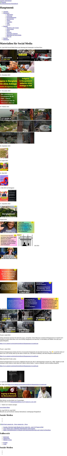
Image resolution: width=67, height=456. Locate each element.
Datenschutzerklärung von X (23, 401)
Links (8, 23)
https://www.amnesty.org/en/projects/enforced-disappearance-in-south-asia (19, 343)
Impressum (6, 39)
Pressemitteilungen (11, 17)
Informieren (6, 13)
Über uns (9, 36)
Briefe (8, 30)
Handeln (5, 26)
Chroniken (9, 22)
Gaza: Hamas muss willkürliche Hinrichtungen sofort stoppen (19, 428)
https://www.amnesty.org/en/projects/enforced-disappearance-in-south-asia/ (27, 384)
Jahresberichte (10, 19)
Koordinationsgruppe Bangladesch (9, 3)
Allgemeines (10, 14)
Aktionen (9, 32)
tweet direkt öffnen (5, 407)
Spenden (5, 38)
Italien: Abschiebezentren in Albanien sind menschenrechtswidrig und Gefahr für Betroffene (27, 430)
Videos (8, 20)
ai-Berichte (9, 16)
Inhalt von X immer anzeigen (9, 404)
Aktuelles (5, 11)
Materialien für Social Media (14, 35)
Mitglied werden (7, 440)
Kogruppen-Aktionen (12, 33)
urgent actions (10, 29)
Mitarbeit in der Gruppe (13, 27)
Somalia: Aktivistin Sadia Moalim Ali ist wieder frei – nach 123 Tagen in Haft (23, 427)
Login (4, 444)
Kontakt (5, 442)
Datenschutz (6, 438)
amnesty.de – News (23, 424)
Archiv (8, 25)
